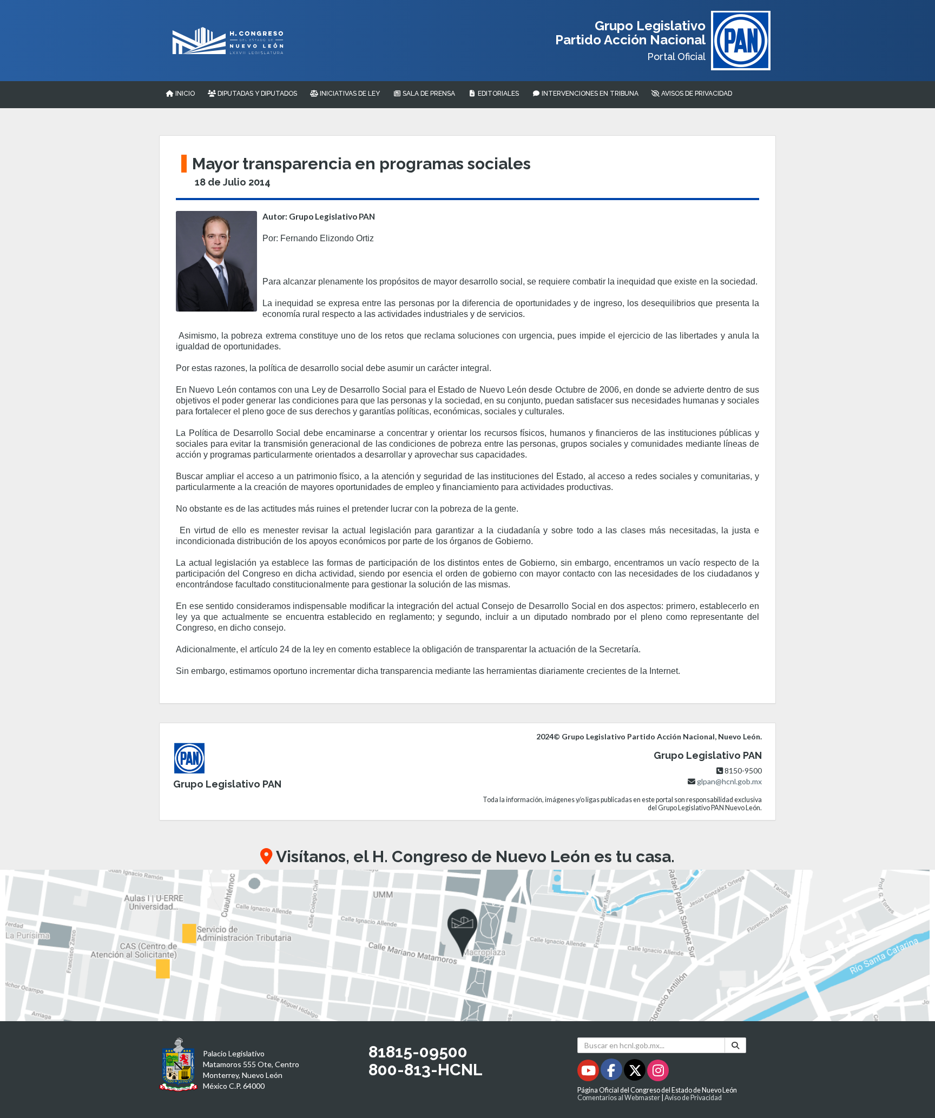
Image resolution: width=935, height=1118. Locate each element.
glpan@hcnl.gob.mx (729, 781)
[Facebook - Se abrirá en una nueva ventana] (612, 1072)
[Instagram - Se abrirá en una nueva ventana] (658, 1072)
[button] (467, 945)
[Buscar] (735, 1045)
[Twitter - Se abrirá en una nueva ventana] (635, 1072)
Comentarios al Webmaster (618, 1098)
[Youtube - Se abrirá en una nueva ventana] (589, 1072)
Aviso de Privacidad (693, 1098)
